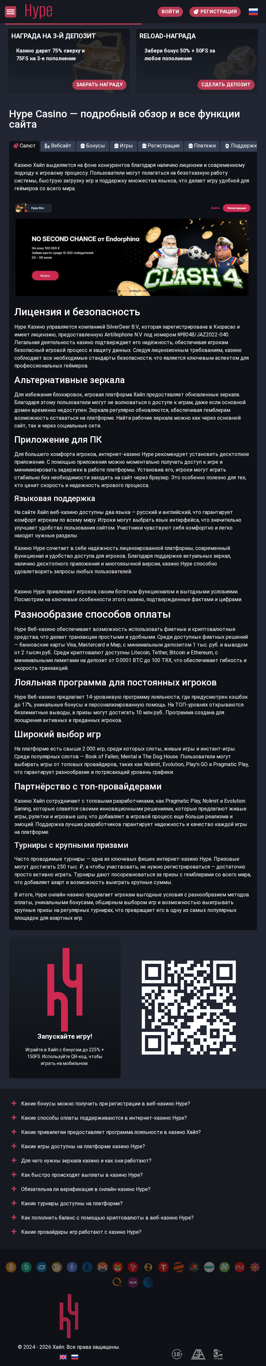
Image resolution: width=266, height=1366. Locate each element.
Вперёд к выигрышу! (65, 1027)
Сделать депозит (226, 85)
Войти (170, 12)
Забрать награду (99, 85)
